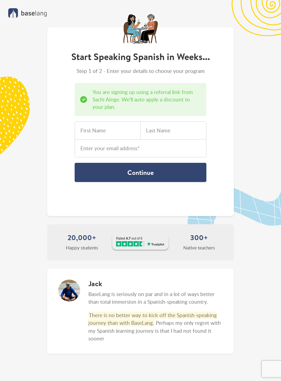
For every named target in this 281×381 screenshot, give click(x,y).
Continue (140, 172)
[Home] (27, 13)
